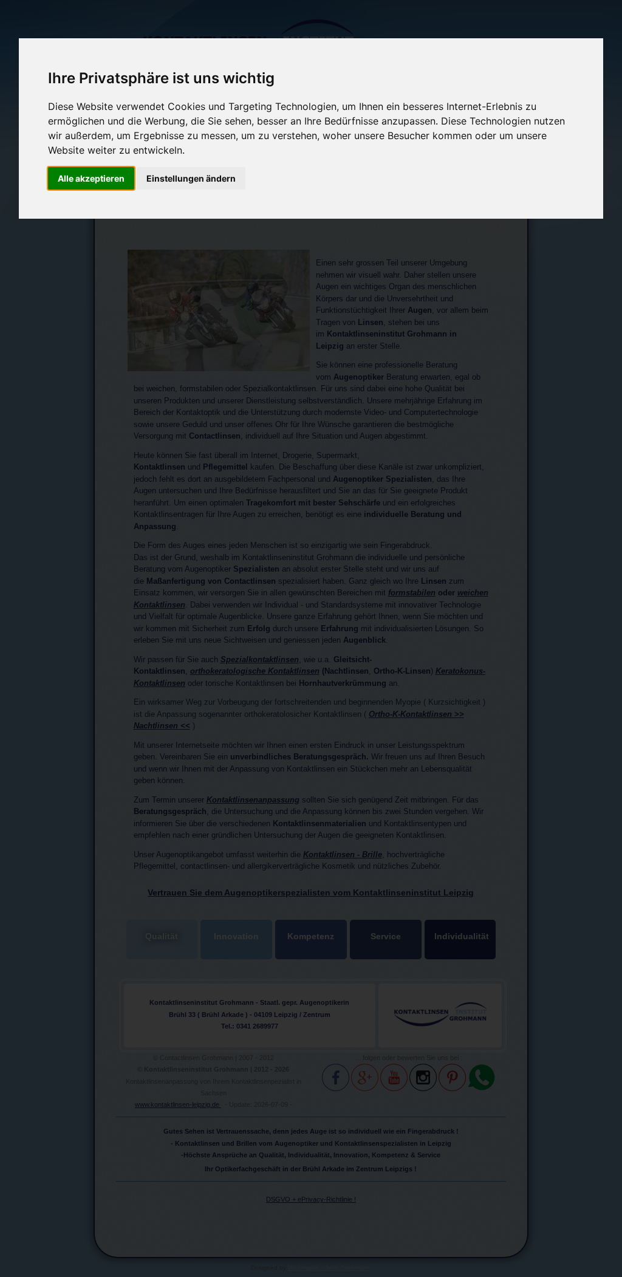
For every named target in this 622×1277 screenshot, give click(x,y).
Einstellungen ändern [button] (191, 178)
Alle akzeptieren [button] (91, 178)
